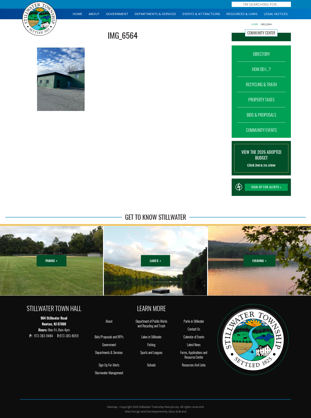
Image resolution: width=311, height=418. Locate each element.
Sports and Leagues (151, 352)
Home (254, 24)
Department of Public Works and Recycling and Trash (151, 323)
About (109, 321)
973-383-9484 (44, 336)
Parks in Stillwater (194, 321)
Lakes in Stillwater (151, 337)
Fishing (151, 345)
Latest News (194, 345)
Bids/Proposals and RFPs (109, 337)
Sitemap (112, 407)
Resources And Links (194, 365)
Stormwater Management (109, 373)
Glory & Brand (177, 411)
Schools (151, 365)
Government (109, 345)
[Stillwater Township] (253, 339)
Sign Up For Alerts (109, 365)
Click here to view (261, 165)
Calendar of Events (193, 337)
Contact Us (194, 329)
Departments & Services (109, 352)
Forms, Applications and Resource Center (193, 354)
